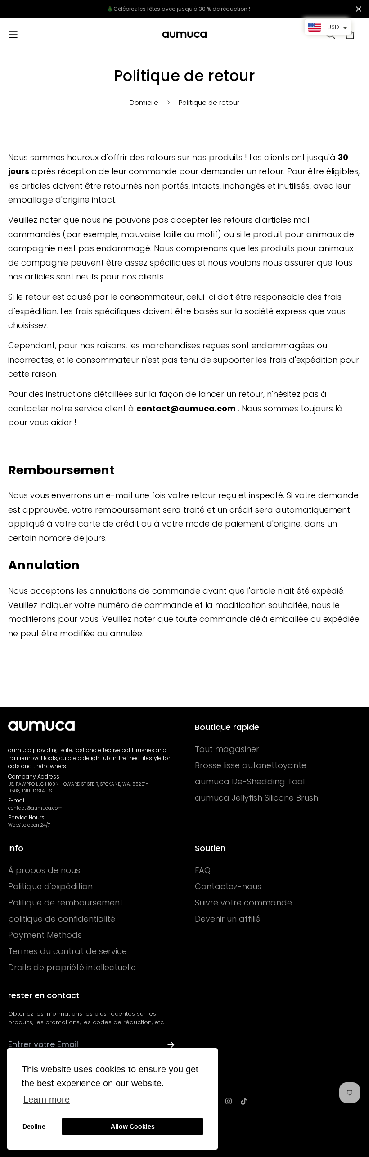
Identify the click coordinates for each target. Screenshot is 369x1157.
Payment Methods (45, 935)
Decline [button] (33, 1126)
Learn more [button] (46, 1099)
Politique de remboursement (65, 902)
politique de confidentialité (61, 919)
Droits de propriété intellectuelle (72, 967)
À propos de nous (44, 870)
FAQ (203, 870)
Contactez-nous (228, 886)
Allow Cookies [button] (133, 1126)
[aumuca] (184, 34)
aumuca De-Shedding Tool (250, 781)
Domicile (144, 102)
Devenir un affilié (228, 919)
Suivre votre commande (243, 902)
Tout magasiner (227, 749)
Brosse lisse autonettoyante (250, 765)
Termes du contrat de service (67, 951)
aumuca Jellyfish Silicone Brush (256, 797)
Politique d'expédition (50, 886)
